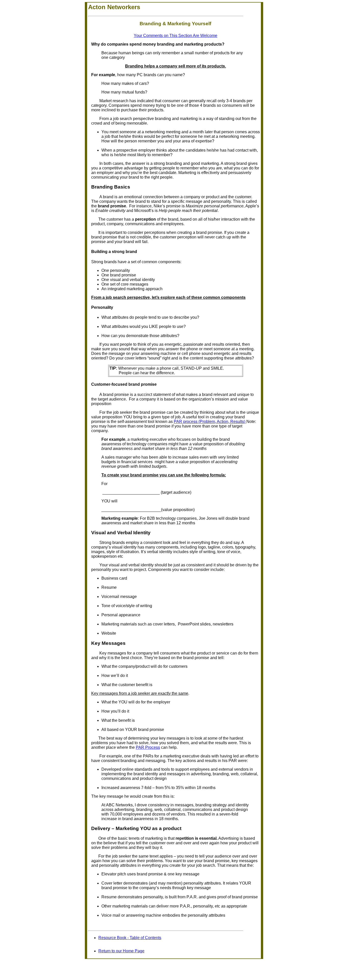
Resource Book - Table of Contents (129, 938)
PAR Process (148, 747)
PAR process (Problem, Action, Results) (210, 421)
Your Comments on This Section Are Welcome (175, 35)
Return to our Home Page (121, 951)
